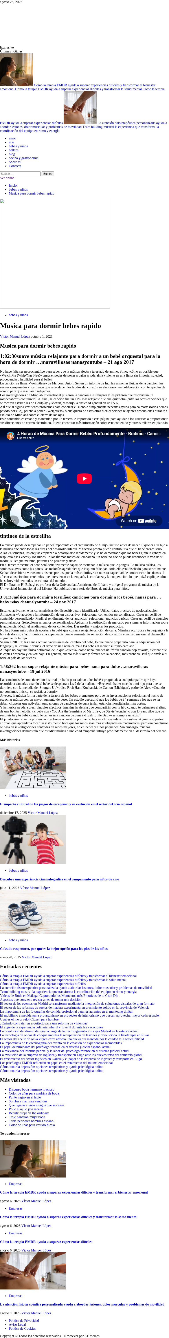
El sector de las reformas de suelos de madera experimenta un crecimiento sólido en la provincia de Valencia (74, 1007)
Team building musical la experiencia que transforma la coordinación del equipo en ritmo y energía (68, 992)
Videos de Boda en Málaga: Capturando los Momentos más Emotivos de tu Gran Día (59, 995)
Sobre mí (15, 162)
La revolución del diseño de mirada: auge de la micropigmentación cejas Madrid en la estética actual (69, 1031)
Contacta (15, 166)
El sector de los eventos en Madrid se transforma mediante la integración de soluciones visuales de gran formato (77, 1003)
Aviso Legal (17, 1324)
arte (11, 142)
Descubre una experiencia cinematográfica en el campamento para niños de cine (59, 879)
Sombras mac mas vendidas (28, 1101)
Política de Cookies (22, 1328)
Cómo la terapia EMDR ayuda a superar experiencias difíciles (43, 984)
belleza (13, 150)
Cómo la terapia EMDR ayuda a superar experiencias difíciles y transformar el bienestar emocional (68, 976)
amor (12, 138)
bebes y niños (18, 146)
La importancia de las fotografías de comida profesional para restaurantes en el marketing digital (66, 1011)
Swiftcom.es (33, 24)
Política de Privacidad (24, 1320)
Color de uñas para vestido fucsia (32, 1125)
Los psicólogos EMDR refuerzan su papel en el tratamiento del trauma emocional (56, 1063)
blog (12, 154)
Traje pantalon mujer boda (27, 1117)
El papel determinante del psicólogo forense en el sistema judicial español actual (55, 1047)
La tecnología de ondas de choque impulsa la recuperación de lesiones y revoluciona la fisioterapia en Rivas (74, 1035)
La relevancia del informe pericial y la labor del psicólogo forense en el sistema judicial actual (64, 1051)
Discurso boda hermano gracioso (31, 1089)
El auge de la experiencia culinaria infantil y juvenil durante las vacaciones (51, 1027)
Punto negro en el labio (25, 1097)
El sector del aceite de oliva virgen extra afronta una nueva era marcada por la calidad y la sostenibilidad (72, 1039)
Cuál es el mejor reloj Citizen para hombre (29, 1019)
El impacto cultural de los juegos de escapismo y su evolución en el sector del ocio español (66, 804)
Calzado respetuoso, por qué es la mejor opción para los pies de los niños (54, 948)
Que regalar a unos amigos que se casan (36, 1105)
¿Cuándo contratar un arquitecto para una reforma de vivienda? (43, 1023)
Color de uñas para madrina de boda (34, 1093)
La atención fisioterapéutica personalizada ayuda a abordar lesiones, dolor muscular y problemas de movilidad (76, 988)
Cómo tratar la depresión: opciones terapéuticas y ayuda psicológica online (51, 1067)
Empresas (15, 1184)
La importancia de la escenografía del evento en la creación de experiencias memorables (61, 1043)
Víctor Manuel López (15, 336)
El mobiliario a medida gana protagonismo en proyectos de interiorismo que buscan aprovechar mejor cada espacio (79, 1015)
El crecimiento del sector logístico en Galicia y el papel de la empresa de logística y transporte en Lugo (71, 1059)
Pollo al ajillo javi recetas (26, 1109)
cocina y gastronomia (23, 158)
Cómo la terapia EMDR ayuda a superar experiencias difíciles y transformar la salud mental (79, 89)
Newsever (71, 1336)
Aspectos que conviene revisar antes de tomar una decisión (40, 999)
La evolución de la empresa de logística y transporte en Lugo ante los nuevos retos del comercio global (71, 1055)
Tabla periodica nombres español (31, 1121)
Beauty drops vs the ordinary (29, 1113)
